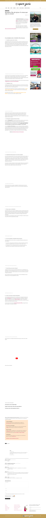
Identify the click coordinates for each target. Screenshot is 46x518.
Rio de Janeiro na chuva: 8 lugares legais (11, 404)
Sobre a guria (22, 0)
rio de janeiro (8, 443)
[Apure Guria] (23, 4)
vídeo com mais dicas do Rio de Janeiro (10, 28)
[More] (22, 16)
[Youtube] (40, 0)
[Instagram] (37, 0)
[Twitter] (39, 0)
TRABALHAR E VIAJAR (16, 507)
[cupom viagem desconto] (35, 67)
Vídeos (25, 0)
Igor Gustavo (9, 459)
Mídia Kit (28, 0)
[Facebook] (36, 0)
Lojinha (17, 0)
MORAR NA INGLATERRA (17, 506)
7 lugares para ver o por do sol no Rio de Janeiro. (12, 81)
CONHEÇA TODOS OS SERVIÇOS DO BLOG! (12, 438)
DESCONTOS (12, 0)
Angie (10, 450)
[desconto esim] (35, 77)
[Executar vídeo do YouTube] (16, 358)
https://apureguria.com (12, 451)
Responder (8, 461)
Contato (20, 0)
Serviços (15, 0)
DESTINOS (6, 506)
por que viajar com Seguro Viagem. (19, 432)
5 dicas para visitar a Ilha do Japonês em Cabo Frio (12, 408)
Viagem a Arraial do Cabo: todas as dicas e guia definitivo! (13, 406)
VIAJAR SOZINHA (7, 507)
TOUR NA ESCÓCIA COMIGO (7, 0)
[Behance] (34, 0)
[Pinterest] (38, 0)
